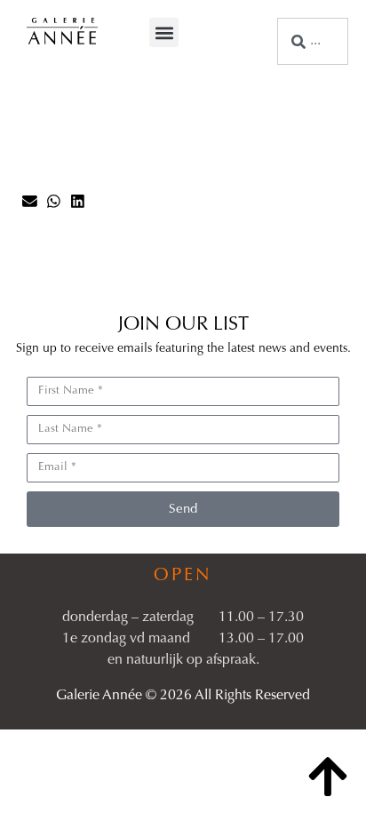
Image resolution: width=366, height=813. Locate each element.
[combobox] (312, 41)
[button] (164, 32)
